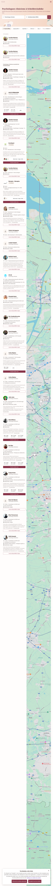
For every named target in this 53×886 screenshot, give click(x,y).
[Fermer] (48, 870)
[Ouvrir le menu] (51, 2)
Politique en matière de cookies (34, 877)
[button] (42, 440)
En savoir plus (11, 84)
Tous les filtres (7, 28)
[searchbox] (13, 17)
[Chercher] (49, 17)
